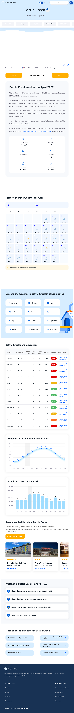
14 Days (22, 24)
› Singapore (8, 701)
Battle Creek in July (63, 395)
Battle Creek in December (63, 426)
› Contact (58, 701)
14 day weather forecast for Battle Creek (37, 131)
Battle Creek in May (63, 383)
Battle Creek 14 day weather (17, 638)
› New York (8, 688)
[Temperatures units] (41, 3)
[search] (71, 2)
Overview (8, 24)
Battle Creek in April (63, 376)
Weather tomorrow (14, 653)
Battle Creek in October (63, 413)
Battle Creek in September (63, 407)
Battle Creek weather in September (50, 645)
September (49, 24)
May (59, 75)
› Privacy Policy (59, 692)
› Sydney (7, 696)
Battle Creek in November (63, 419)
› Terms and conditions (62, 688)
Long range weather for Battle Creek (52, 638)
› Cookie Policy (59, 696)
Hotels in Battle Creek (14, 536)
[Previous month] (9, 205)
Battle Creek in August (63, 401)
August (36, 24)
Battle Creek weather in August (18, 645)
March (14, 75)
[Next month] (65, 205)
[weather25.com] (8, 2)
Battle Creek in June (63, 389)
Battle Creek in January (63, 358)
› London (7, 692)
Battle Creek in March (63, 370)
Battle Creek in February (63, 364)
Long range (64, 24)
